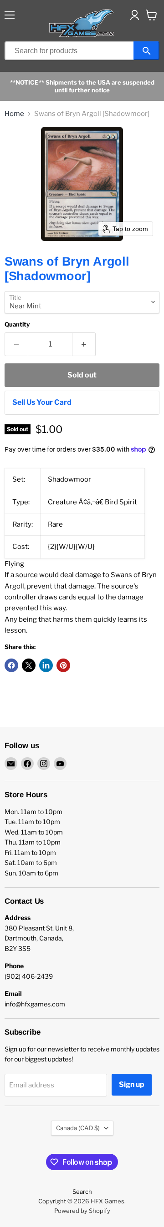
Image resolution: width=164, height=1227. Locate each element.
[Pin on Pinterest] (63, 665)
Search (82, 1191)
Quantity (17, 324)
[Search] (146, 50)
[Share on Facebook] (11, 665)
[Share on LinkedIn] (46, 665)
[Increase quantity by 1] (84, 344)
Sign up (131, 1084)
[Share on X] (29, 665)
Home (14, 114)
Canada (78, 1127)
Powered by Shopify (82, 1210)
